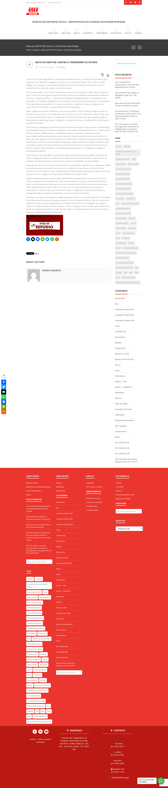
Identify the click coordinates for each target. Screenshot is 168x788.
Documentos (88, 33)
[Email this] (33, 239)
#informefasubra (129, 233)
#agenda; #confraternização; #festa (126, 152)
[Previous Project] (133, 47)
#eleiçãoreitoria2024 (123, 213)
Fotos (117, 370)
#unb (137, 273)
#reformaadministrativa (124, 268)
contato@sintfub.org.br (37, 2)
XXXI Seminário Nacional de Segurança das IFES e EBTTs (126, 460)
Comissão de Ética (92, 510)
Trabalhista (90, 483)
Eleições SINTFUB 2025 (124, 359)
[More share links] (57, 239)
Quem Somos (53, 33)
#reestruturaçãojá (122, 258)
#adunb (119, 146)
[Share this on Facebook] (28, 239)
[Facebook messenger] (38, 239)
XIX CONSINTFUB (122, 442)
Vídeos (117, 437)
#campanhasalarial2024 (124, 194)
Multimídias (119, 392)
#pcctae (131, 243)
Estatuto (118, 483)
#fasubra (132, 218)
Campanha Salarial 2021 (124, 309)
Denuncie (138, 33)
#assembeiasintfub (122, 174)
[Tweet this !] (47, 239)
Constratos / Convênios (94, 502)
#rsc (136, 268)
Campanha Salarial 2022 (124, 315)
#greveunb (132, 228)
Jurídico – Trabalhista (123, 387)
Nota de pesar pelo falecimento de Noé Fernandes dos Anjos (127, 104)
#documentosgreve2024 (130, 204)
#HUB (118, 233)
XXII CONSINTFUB (122, 453)
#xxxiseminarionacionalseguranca (128, 282)
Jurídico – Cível (120, 381)
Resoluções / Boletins (123, 499)
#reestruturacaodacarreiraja (126, 253)
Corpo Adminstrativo (33, 491)
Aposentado (120, 298)
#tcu (130, 273)
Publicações (66, 33)
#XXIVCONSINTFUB (128, 278)
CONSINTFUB (120, 331)
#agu (134, 159)
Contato (128, 33)
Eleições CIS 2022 (122, 354)
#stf (125, 273)
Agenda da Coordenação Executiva (38, 487)
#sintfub (119, 273)
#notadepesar (121, 243)
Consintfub (119, 487)
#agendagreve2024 (123, 159)
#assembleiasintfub (123, 179)
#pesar (118, 248)
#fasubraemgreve (122, 223)
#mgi (118, 238)
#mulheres (126, 238)
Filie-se (118, 365)
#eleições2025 (121, 218)
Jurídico (77, 33)
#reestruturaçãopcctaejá (124, 263)
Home (28, 50)
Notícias (36, 50)
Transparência (102, 33)
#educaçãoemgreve (123, 208)
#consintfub (120, 199)
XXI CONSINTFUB (122, 448)
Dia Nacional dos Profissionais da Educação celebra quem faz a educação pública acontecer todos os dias (128, 115)
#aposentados (133, 164)
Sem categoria (121, 426)
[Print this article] (43, 239)
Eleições (118, 342)
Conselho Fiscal (91, 506)
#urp (117, 278)
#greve (133, 223)
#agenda (127, 146)
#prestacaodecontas (130, 248)
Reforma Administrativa (124, 420)
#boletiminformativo (123, 189)
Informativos (120, 376)
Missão (28, 495)
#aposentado (121, 164)
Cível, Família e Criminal (94, 487)
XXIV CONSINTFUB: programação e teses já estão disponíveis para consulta (127, 84)
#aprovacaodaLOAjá (123, 169)
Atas (117, 304)
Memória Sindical (32, 483)
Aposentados (116, 33)
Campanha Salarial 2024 (124, 320)
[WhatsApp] (52, 239)
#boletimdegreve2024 (124, 184)
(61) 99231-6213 (56, 2)
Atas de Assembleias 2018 (125, 495)
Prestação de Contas (123, 409)
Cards (117, 326)
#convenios (131, 199)
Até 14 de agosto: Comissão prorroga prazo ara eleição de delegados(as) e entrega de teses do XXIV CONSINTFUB (127, 128)
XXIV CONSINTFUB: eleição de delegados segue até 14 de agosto (127, 95)
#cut (117, 204)
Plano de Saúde (121, 404)
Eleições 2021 (120, 348)
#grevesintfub (121, 228)
